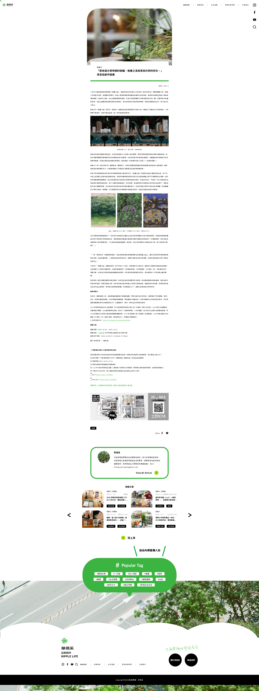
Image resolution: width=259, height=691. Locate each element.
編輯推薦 (186, 5)
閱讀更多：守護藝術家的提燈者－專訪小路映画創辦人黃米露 (111, 385)
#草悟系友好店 (146, 585)
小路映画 (101, 333)
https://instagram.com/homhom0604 (116, 320)
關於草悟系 (175, 660)
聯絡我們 (191, 660)
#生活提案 (122, 506)
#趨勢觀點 (146, 579)
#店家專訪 (160, 506)
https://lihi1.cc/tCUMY (108, 379)
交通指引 (245, 5)
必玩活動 (214, 5)
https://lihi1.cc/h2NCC (104, 374)
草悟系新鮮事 (230, 5)
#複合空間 (127, 585)
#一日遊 (116, 574)
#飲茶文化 (111, 585)
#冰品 (160, 579)
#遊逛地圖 (111, 506)
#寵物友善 (101, 574)
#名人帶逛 (132, 574)
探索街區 (200, 5)
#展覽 (93, 428)
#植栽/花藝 (160, 526)
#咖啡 (159, 574)
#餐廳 (146, 574)
